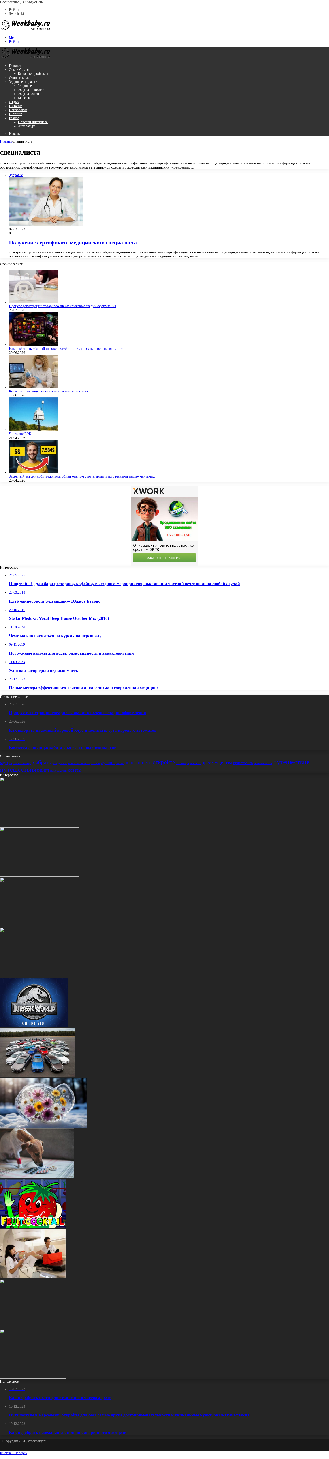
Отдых (14, 102)
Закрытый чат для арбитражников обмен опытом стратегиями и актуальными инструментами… (82, 476)
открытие (181, 763)
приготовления (263, 763)
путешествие (291, 761)
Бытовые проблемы (33, 74)
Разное (14, 118)
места (120, 763)
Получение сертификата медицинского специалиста (73, 243)
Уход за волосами (31, 90)
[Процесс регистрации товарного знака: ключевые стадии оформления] (33, 302)
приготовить (243, 763)
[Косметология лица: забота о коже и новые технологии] (33, 387)
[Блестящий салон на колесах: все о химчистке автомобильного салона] (37, 976)
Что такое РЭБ (20, 434)
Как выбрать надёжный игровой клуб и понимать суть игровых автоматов (66, 348)
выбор (26, 763)
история (95, 763)
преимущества (216, 762)
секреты (62, 770)
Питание (15, 106)
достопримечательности (74, 763)
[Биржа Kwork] (37, 1327)
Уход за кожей (28, 94)
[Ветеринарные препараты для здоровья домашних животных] (37, 1176)
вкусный (15, 763)
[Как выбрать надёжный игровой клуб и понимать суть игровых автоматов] (33, 344)
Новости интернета (33, 122)
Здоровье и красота (23, 82)
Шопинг (15, 114)
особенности (138, 762)
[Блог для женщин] (25, 30)
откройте (164, 762)
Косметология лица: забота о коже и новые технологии (51, 391)
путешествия (18, 769)
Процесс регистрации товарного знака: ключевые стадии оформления (62, 306)
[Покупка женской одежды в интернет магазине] (39, 875)
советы (74, 769)
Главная (15, 65)
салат (53, 770)
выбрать (41, 762)
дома (54, 763)
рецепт (43, 770)
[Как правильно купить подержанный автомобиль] (37, 1076)
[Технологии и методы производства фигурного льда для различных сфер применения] (43, 1126)
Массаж (24, 98)
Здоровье (25, 86)
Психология (18, 110)
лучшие (108, 762)
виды (4, 763)
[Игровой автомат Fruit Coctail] (33, 1227)
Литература (27, 126)
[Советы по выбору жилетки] (33, 1377)
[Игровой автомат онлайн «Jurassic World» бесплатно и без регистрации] (34, 1026)
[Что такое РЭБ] (33, 430)
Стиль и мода (19, 78)
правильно (194, 763)
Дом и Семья (19, 69)
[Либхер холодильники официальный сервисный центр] (43, 825)
